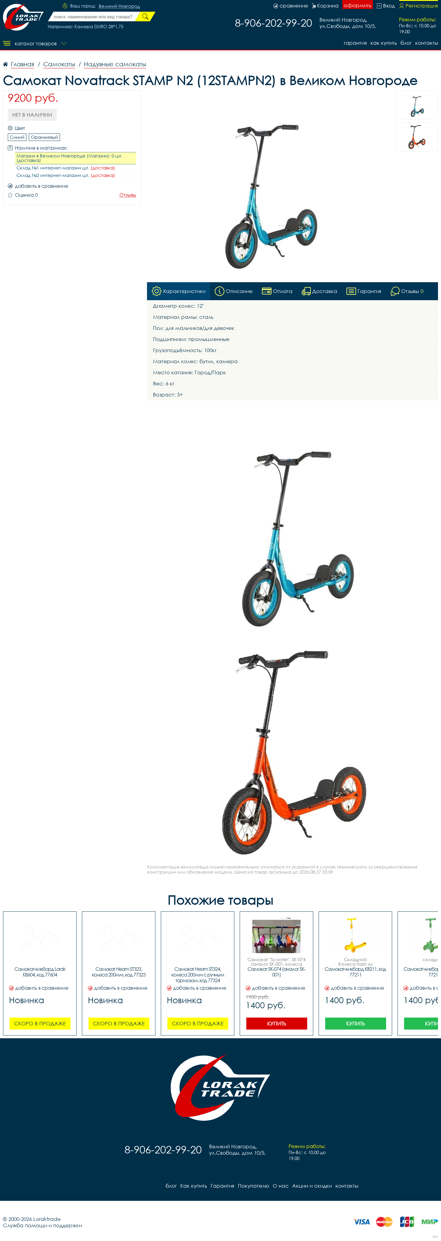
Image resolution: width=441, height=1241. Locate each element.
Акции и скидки (312, 1186)
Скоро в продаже (40, 1023)
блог (406, 43)
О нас (281, 1186)
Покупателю (253, 1186)
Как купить (383, 43)
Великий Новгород (119, 6)
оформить (357, 5)
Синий (17, 137)
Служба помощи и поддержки (42, 1225)
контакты (426, 43)
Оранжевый (44, 137)
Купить (276, 1023)
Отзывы (127, 195)
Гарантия (355, 43)
